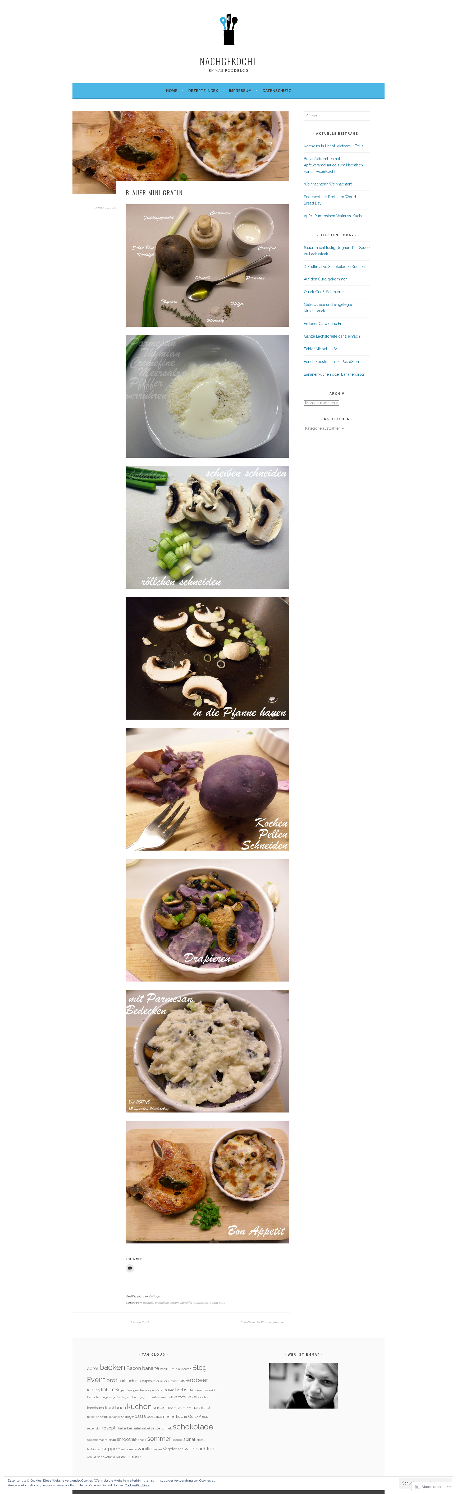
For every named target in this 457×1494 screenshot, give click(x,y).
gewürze (156, 1390)
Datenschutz (277, 91)
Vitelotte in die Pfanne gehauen (262, 1322)
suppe (109, 1449)
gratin (174, 1303)
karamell (167, 1397)
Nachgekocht (229, 61)
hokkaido (209, 1390)
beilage (148, 1303)
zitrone (134, 1456)
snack (142, 1440)
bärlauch (126, 1380)
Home (171, 91)
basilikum (167, 1369)
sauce (155, 1428)
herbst (182, 1389)
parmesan (201, 1303)
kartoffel (186, 1303)
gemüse (126, 1390)
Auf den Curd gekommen (326, 279)
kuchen (139, 1406)
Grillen (168, 1390)
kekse (192, 1397)
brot (111, 1380)
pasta (140, 1416)
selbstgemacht (97, 1439)
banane (150, 1368)
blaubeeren (183, 1368)
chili (138, 1381)
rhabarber (124, 1428)
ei (165, 1381)
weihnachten (199, 1448)
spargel (177, 1439)
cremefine (162, 1303)
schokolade (193, 1426)
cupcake (149, 1381)
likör (170, 1408)
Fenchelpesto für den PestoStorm (333, 362)
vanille (145, 1448)
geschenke (141, 1390)
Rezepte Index (203, 91)
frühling (93, 1390)
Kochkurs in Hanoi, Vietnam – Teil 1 (333, 146)
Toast (121, 1449)
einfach (173, 1381)
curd (160, 1381)
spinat (189, 1439)
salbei (146, 1428)
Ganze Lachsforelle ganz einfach (332, 336)
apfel (92, 1368)
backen (112, 1367)
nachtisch (202, 1407)
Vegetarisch (173, 1449)
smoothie (127, 1439)
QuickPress (198, 1416)
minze (187, 1408)
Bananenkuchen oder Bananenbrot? (334, 374)
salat (137, 1428)
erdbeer (197, 1380)
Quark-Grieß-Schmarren (324, 292)
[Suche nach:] (337, 116)
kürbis (159, 1407)
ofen (104, 1416)
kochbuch (115, 1407)
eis (182, 1380)
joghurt (145, 1397)
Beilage (154, 1296)
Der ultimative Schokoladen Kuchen (334, 267)
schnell (166, 1428)
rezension (94, 1428)
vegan (157, 1449)
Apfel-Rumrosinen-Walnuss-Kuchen (334, 216)
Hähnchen (94, 1397)
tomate (131, 1449)
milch (178, 1408)
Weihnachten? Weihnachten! (328, 184)
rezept (109, 1428)
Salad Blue (217, 1303)
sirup (112, 1440)
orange (127, 1416)
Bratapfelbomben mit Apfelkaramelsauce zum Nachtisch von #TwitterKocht (333, 165)
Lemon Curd (139, 1322)
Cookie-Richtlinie (137, 1485)
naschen (93, 1417)
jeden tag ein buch (126, 1397)
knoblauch (95, 1408)
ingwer (107, 1397)
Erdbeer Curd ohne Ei (322, 323)
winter (121, 1457)
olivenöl (114, 1417)
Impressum (240, 91)
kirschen (203, 1397)
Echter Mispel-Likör (320, 349)
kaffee (156, 1397)
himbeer (196, 1390)
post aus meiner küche (167, 1416)
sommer (159, 1438)
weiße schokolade (101, 1457)
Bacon (133, 1368)
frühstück (110, 1389)
